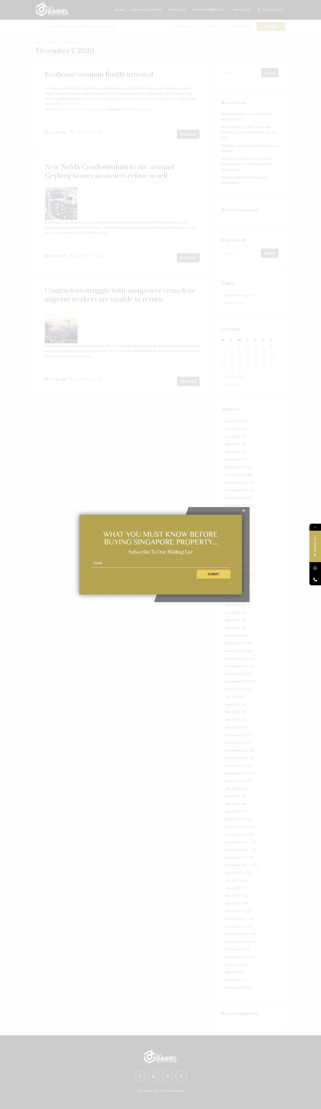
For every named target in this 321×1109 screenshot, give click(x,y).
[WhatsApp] (315, 568)
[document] (160, 554)
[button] (243, 510)
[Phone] (315, 579)
